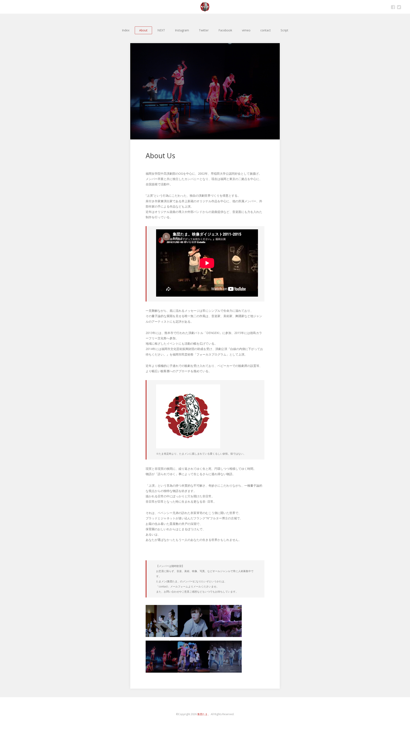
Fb (393, 6)
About (143, 30)
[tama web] (205, 7)
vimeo (246, 30)
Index (125, 30)
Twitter (399, 6)
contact (265, 30)
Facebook (225, 30)
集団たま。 (203, 714)
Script (284, 30)
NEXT (161, 30)
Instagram (182, 30)
